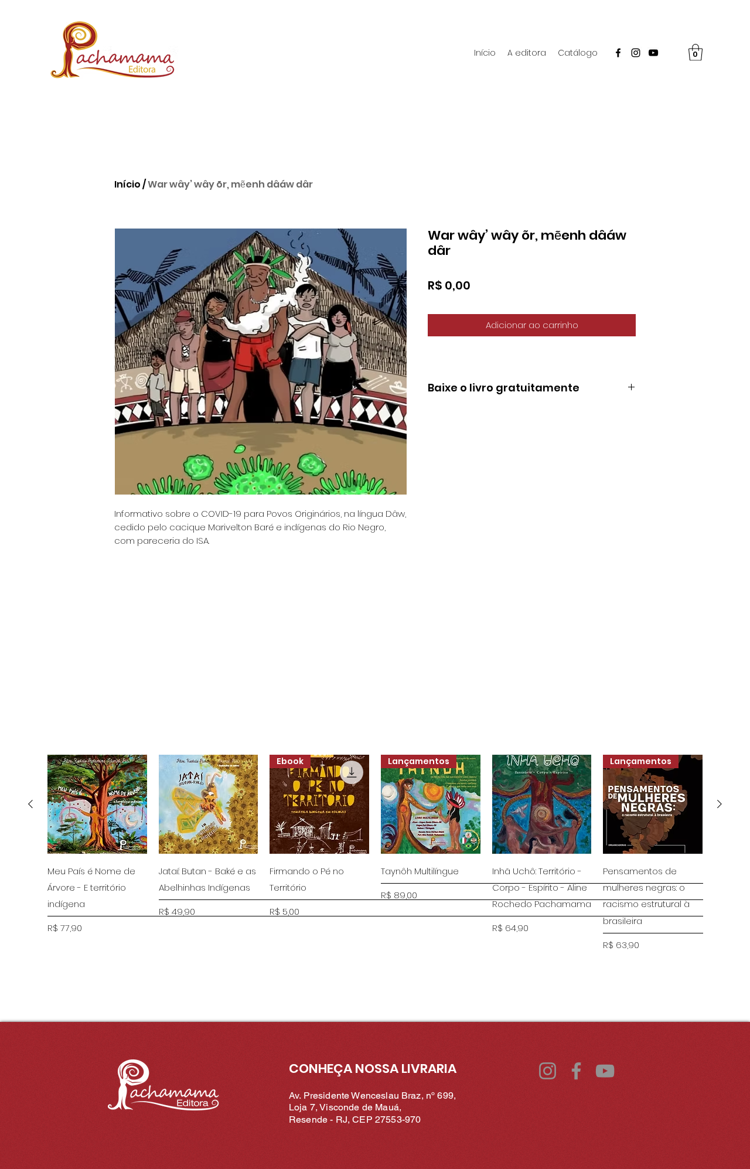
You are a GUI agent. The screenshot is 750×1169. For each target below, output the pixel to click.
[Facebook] (618, 53)
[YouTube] (653, 53)
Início (127, 184)
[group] (375, 871)
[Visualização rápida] (97, 804)
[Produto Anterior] (30, 804)
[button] (695, 52)
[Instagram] (636, 53)
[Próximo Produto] (719, 804)
